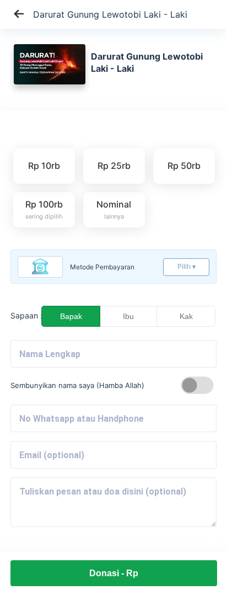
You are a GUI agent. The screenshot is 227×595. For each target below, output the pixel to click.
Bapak (71, 316)
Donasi (113, 573)
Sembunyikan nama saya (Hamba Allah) (77, 385)
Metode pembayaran (102, 267)
